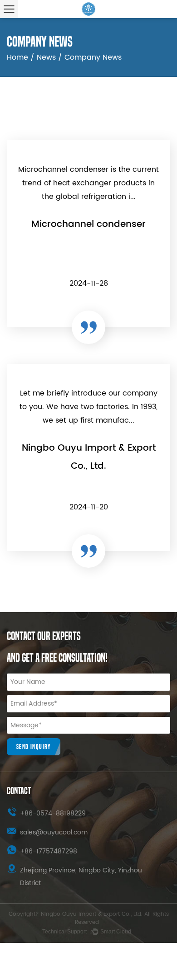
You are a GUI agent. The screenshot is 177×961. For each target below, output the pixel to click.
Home (17, 57)
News (46, 57)
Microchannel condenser (88, 224)
